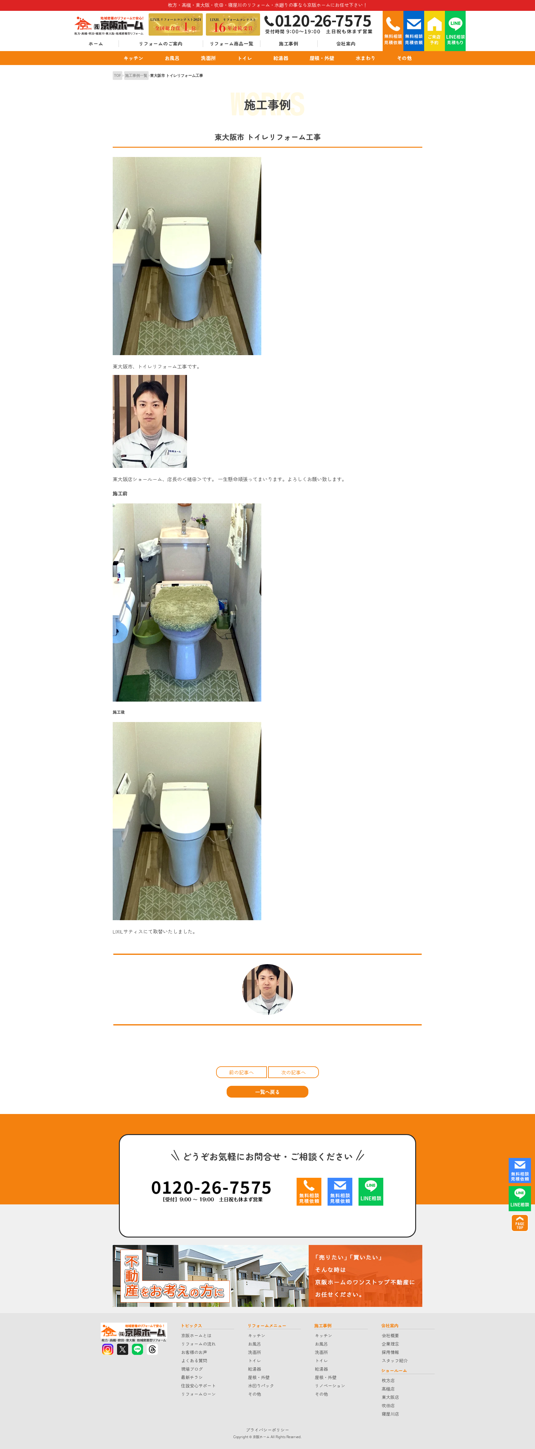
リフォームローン (198, 1394)
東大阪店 (390, 1397)
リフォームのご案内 (161, 43)
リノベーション (330, 1385)
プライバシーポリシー (267, 1430)
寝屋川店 (390, 1414)
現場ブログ (192, 1369)
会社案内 (346, 43)
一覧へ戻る (267, 1091)
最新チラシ (192, 1377)
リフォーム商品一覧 (232, 43)
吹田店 (388, 1405)
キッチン (133, 58)
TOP (117, 75)
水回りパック (261, 1385)
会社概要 (390, 1335)
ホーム (96, 43)
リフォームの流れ (198, 1344)
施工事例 (288, 43)
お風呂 (172, 58)
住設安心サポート (198, 1385)
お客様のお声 (194, 1352)
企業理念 (390, 1344)
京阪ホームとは (196, 1335)
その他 (404, 58)
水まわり (366, 58)
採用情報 (390, 1352)
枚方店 (388, 1380)
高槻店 (388, 1389)
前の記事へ (241, 1072)
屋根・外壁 (322, 58)
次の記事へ (293, 1072)
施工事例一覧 (136, 75)
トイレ (244, 58)
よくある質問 (194, 1360)
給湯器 (280, 58)
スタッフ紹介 (395, 1360)
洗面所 (208, 58)
